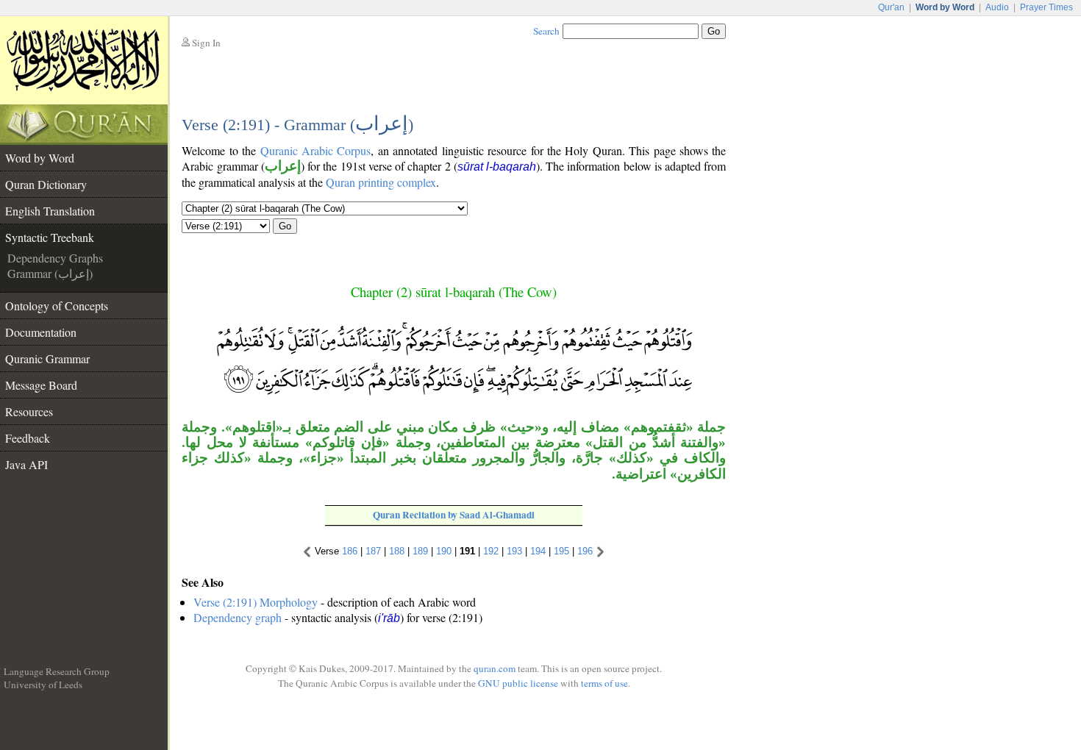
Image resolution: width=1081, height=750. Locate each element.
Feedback (27, 438)
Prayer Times (1046, 7)
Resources (29, 411)
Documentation (40, 332)
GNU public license (518, 683)
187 (373, 551)
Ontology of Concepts (56, 305)
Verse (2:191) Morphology (255, 602)
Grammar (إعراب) (50, 273)
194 (538, 551)
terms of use (604, 683)
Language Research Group (57, 671)
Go (285, 226)
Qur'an (891, 7)
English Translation (50, 210)
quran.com (494, 668)
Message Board (41, 385)
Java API (26, 464)
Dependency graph (237, 617)
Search (546, 31)
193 (514, 551)
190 (444, 551)
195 (561, 551)
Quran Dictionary (46, 184)
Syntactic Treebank (49, 237)
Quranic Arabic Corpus (315, 150)
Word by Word (39, 157)
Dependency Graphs (55, 257)
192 (491, 551)
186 (349, 551)
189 (420, 551)
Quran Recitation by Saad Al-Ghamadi (454, 514)
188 (396, 551)
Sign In (206, 42)
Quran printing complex (381, 182)
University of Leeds (43, 684)
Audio (997, 7)
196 (585, 551)
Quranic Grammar (47, 358)
